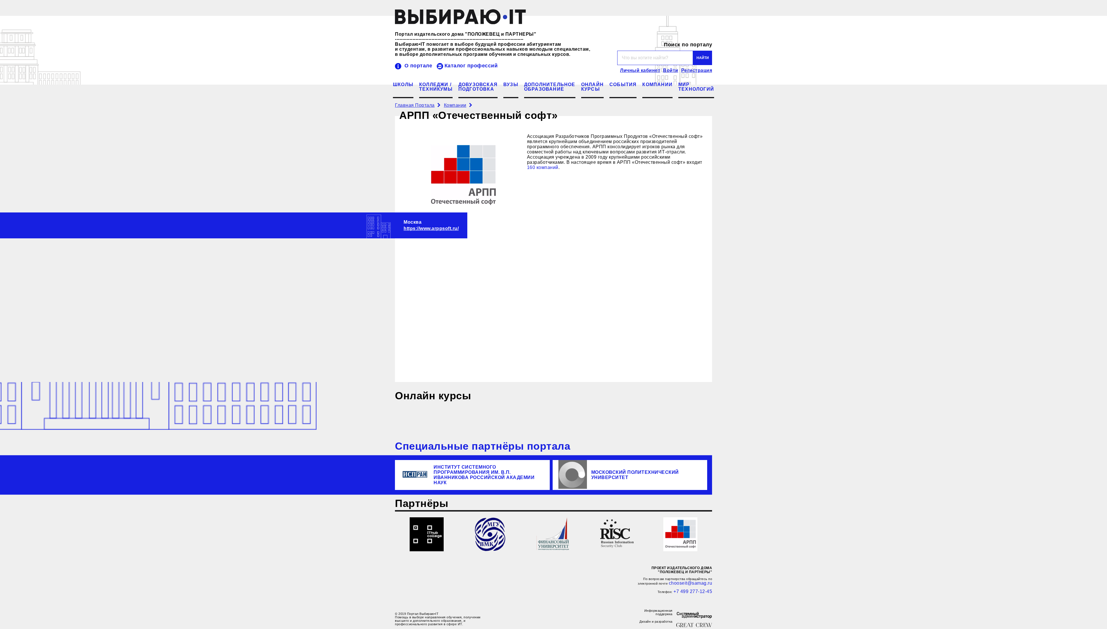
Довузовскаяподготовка (478, 87)
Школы (403, 84)
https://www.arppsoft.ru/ (431, 228)
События (623, 84)
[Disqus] (553, 304)
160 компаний (542, 167)
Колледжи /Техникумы (436, 87)
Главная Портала (415, 105)
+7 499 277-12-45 (692, 591)
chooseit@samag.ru (690, 583)
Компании (657, 84)
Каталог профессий (471, 66)
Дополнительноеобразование (549, 87)
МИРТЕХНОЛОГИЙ (696, 87)
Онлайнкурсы (592, 87)
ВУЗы (510, 84)
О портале (418, 66)
